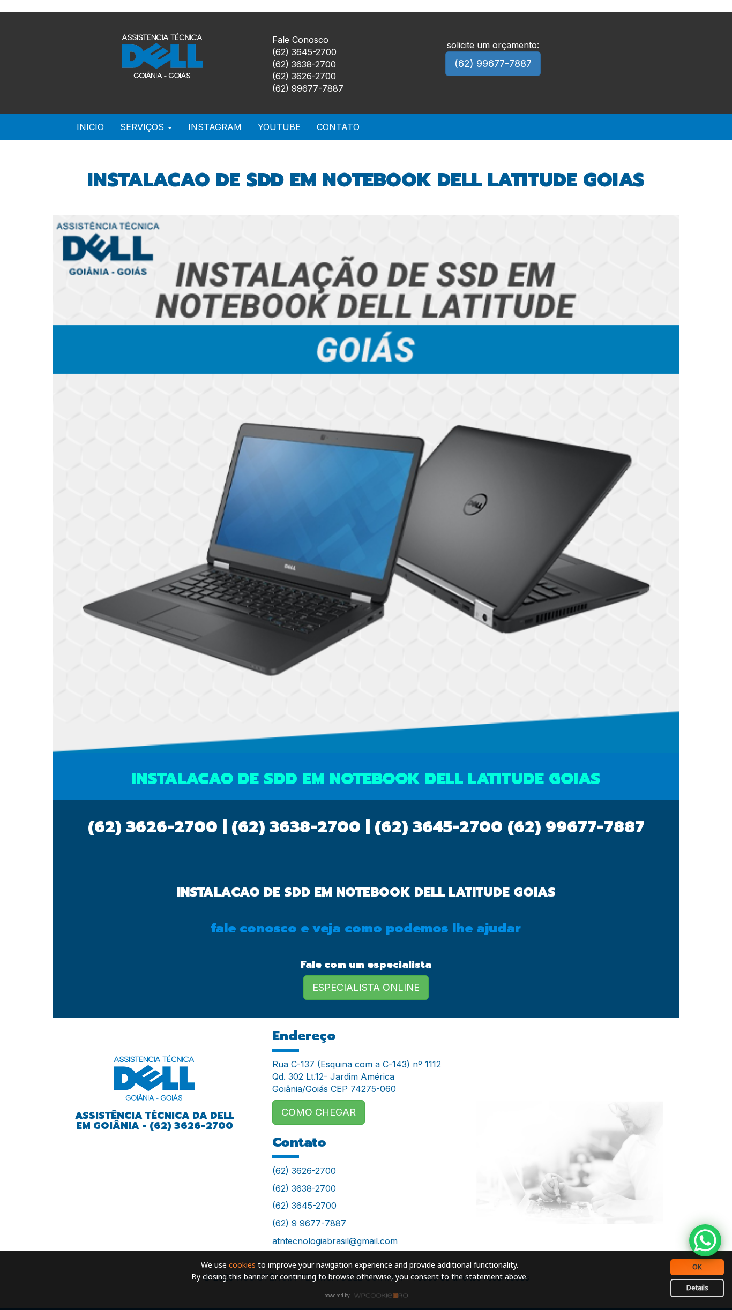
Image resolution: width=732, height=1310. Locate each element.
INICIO (90, 127)
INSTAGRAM (215, 127)
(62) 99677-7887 (493, 63)
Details (697, 1287)
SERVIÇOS (143, 127)
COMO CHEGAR (318, 1112)
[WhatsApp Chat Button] (705, 1240)
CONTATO (338, 127)
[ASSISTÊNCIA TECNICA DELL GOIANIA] (155, 1071)
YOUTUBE (279, 127)
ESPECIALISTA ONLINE (366, 987)
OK (697, 1266)
